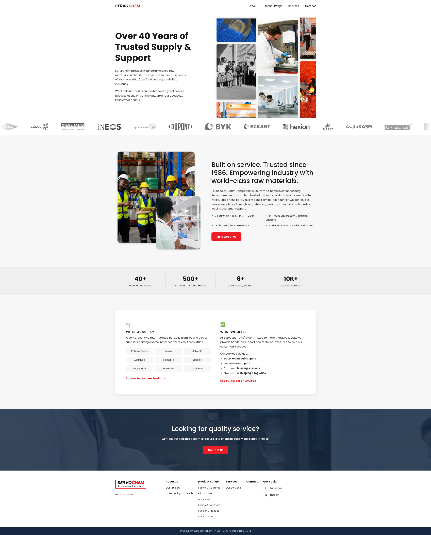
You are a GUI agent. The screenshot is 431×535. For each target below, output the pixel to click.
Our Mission (173, 487)
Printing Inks (205, 493)
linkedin (272, 494)
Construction (206, 516)
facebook (273, 488)
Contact (252, 481)
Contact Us (215, 450)
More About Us (226, 236)
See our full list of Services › (238, 381)
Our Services (233, 487)
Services (231, 481)
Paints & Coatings (209, 487)
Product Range (208, 481)
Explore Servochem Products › (146, 378)
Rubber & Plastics (208, 510)
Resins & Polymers (209, 505)
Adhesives (204, 499)
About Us (172, 481)
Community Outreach (179, 493)
